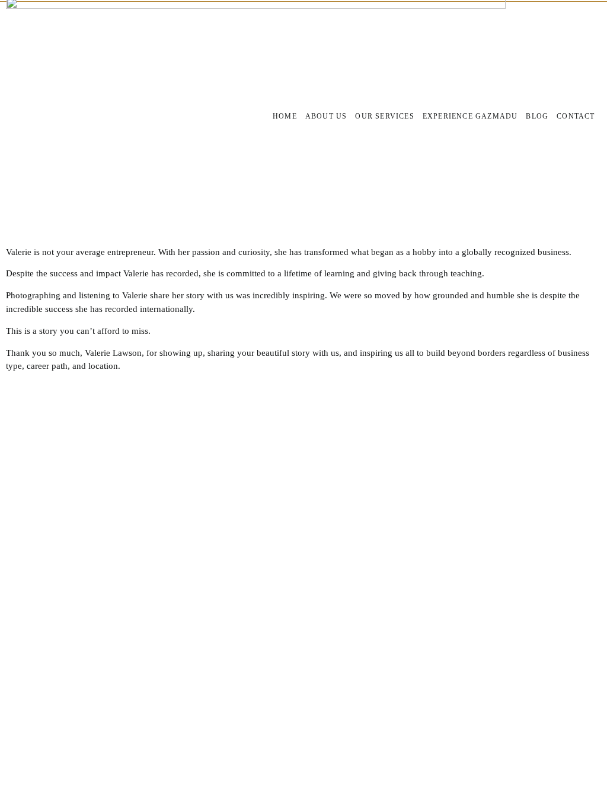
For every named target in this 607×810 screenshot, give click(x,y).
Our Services (384, 116)
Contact (576, 116)
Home (285, 116)
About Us (326, 116)
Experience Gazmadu (470, 116)
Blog (537, 116)
